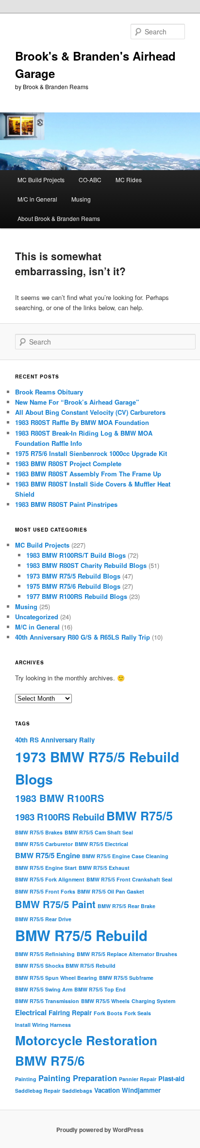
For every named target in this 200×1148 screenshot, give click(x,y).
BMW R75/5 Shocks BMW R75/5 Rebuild (65, 965)
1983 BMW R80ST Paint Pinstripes (66, 504)
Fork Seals (137, 1013)
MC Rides (129, 179)
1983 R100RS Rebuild (59, 816)
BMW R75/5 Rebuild (81, 935)
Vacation (107, 1090)
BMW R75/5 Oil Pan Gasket (110, 891)
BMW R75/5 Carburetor (44, 844)
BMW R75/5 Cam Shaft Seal (99, 832)
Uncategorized (36, 616)
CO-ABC (90, 179)
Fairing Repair (70, 1012)
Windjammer (141, 1090)
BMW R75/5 (139, 815)
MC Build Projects (41, 179)
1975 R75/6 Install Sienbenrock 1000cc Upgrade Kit (91, 453)
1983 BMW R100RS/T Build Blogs (76, 555)
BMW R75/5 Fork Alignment (49, 879)
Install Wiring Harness (43, 1024)
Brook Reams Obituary (49, 391)
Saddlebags (77, 1090)
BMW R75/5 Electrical (101, 844)
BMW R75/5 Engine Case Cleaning (125, 856)
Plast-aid (171, 1078)
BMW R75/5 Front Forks (45, 891)
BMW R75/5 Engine (47, 855)
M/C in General (37, 199)
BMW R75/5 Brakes (39, 832)
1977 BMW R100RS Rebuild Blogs (76, 596)
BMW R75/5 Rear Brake (126, 906)
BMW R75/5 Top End (100, 989)
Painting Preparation (77, 1078)
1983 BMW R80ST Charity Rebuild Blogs (86, 565)
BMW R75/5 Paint (55, 904)
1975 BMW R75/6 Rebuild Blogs (73, 586)
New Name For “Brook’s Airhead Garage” (77, 402)
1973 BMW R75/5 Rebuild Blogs (73, 576)
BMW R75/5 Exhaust (104, 867)
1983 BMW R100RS (59, 798)
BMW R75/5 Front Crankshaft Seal (129, 879)
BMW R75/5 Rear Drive (43, 919)
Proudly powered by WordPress (100, 1129)
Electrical (31, 1012)
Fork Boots (108, 1013)
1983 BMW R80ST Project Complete (68, 463)
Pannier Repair (137, 1079)
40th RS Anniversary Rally (55, 739)
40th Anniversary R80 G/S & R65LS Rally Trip (82, 637)
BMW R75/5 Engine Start (46, 867)
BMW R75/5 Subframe (126, 977)
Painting (25, 1079)
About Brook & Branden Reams (58, 218)
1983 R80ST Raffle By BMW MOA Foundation (82, 422)
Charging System (153, 1001)
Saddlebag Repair (37, 1090)
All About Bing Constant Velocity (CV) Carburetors (90, 412)
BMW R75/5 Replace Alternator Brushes (127, 954)
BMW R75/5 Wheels (105, 1001)
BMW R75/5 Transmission (47, 1001)
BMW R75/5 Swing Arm (43, 989)
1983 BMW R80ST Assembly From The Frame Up (88, 473)
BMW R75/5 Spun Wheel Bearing (56, 977)
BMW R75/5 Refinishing (45, 954)
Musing (81, 199)
